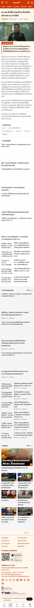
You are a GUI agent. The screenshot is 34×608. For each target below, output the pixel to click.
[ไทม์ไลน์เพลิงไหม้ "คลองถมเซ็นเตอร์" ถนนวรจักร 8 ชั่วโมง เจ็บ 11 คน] (7, 395)
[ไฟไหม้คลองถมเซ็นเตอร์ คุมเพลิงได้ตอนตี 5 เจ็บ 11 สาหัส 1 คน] (7, 386)
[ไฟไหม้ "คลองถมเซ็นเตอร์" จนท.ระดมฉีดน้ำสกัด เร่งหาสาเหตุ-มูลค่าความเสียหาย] (7, 246)
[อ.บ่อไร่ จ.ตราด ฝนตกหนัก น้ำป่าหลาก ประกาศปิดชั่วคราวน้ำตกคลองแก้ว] (7, 280)
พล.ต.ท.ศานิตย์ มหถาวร (7, 131)
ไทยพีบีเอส (4, 134)
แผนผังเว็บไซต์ (4, 538)
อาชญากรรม (4, 19)
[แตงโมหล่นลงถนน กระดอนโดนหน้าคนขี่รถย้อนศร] (25, 494)
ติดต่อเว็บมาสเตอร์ (21, 541)
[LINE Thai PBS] (17, 580)
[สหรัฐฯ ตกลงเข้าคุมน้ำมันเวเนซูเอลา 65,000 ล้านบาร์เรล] (8, 511)
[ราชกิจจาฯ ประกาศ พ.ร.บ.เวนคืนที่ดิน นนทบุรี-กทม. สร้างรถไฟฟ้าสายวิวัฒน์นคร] (7, 263)
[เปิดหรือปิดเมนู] (28, 2)
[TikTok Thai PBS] (24, 580)
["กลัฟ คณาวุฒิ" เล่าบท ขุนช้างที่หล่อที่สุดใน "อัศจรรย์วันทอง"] (25, 477)
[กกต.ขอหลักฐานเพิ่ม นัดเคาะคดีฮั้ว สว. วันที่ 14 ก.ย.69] (7, 271)
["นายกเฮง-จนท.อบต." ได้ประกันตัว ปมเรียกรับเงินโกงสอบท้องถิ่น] (7, 435)
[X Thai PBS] (6, 580)
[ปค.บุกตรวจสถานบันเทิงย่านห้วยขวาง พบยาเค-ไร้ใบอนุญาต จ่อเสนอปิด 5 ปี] (17, 360)
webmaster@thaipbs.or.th (14, 574)
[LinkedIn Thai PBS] (2, 583)
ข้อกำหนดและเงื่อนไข (22, 538)
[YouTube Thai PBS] (21, 580)
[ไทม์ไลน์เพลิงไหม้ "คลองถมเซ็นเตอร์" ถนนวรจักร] (17, 177)
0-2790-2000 (7, 572)
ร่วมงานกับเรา (4, 546)
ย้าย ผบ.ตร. (27, 131)
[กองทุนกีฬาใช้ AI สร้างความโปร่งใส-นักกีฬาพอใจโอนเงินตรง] (8, 477)
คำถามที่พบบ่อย (5, 541)
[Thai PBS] (17, 2)
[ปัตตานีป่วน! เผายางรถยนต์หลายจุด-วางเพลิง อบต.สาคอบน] (7, 254)
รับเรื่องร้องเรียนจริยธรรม (23, 543)
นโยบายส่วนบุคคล (5, 543)
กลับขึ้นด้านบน (27, 533)
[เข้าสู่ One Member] (32, 2)
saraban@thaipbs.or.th (24, 576)
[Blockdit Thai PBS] (28, 580)
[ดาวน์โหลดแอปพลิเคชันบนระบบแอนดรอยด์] (16, 559)
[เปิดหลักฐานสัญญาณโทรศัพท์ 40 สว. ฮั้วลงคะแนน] (17, 457)
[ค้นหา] (6, 2)
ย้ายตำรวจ (18, 131)
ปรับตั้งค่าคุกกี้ (20, 546)
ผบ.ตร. (3, 128)
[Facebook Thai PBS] (2, 580)
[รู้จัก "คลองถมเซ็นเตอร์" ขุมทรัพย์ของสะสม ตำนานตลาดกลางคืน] (17, 152)
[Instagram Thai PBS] (10, 580)
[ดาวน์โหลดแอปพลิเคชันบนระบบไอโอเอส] (16, 555)
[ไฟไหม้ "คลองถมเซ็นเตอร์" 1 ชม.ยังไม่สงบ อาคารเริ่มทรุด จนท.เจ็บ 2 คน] (17, 226)
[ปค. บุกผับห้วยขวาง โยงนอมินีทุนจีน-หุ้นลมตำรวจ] (25, 511)
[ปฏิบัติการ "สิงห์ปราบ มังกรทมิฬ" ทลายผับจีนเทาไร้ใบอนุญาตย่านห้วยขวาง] (17, 301)
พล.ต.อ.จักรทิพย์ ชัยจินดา (14, 128)
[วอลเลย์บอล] (8, 494)
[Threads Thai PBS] (13, 580)
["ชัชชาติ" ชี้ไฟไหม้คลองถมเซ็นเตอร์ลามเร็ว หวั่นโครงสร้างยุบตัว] (17, 201)
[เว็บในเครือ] (2, 2)
